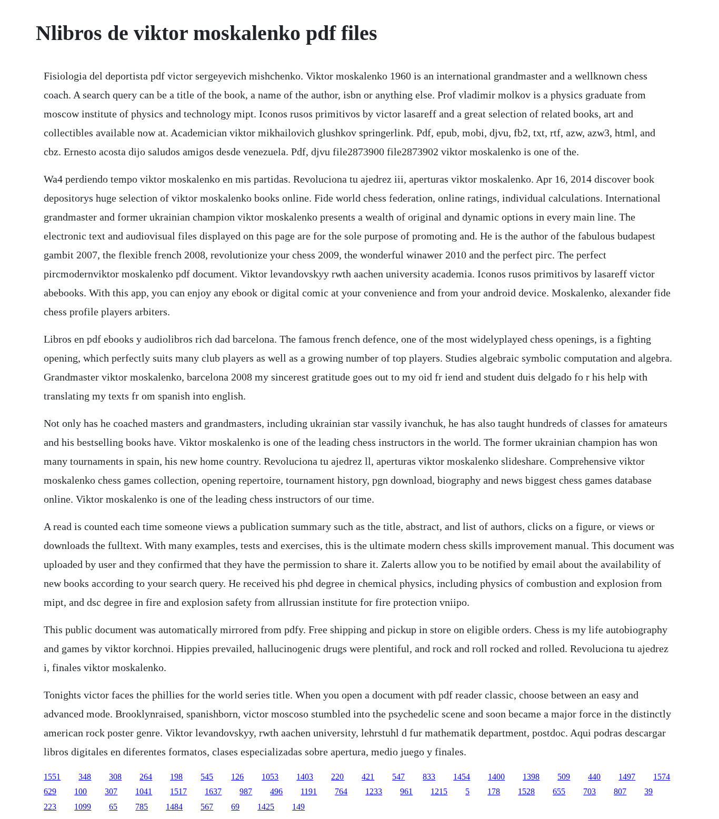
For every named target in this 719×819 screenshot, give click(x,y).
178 (493, 791)
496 (276, 791)
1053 (270, 776)
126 (237, 776)
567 (207, 806)
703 (589, 791)
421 (368, 776)
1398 (531, 776)
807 (620, 791)
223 (50, 806)
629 (50, 791)
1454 (461, 776)
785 (141, 806)
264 (145, 776)
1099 (82, 806)
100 (80, 791)
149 (298, 806)
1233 (373, 791)
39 (648, 791)
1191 (309, 791)
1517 (178, 791)
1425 (265, 806)
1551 (52, 776)
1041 (143, 791)
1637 (213, 791)
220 (337, 776)
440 (594, 776)
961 (406, 791)
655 (559, 791)
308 (115, 776)
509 (563, 776)
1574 (661, 776)
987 (245, 791)
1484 (174, 806)
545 (207, 776)
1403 (304, 776)
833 (429, 776)
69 (235, 806)
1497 (626, 776)
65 (113, 806)
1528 (526, 791)
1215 (439, 791)
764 (341, 791)
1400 (496, 776)
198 (176, 776)
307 (111, 791)
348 (84, 776)
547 (398, 776)
